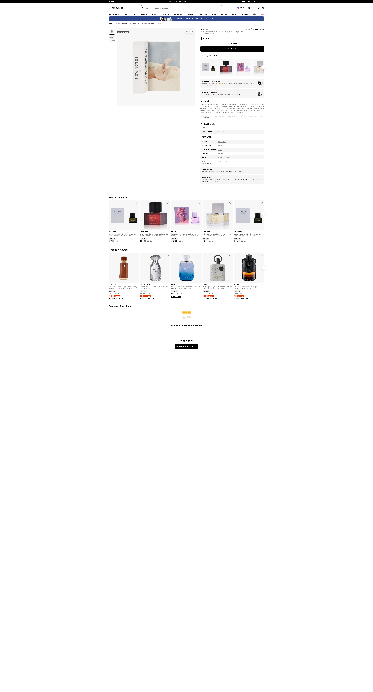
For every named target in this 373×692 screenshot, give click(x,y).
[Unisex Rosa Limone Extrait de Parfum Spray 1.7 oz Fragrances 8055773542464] (261, 203)
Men (125, 14)
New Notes (124, 23)
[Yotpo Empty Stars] (249, 29)
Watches (144, 14)
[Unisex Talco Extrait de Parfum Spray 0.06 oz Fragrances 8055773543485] (192, 31)
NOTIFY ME (232, 49)
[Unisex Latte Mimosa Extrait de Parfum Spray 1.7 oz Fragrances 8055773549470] (230, 203)
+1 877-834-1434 (237, 179)
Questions (125, 306)
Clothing (224, 14)
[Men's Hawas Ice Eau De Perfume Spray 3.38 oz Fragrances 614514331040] (199, 255)
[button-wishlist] (259, 8)
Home (110, 23)
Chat (250, 179)
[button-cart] (262, 8)
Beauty (214, 14)
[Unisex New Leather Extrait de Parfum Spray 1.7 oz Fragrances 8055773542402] (136, 203)
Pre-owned (244, 14)
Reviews (113, 306)
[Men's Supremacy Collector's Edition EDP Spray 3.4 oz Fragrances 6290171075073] (230, 255)
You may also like (208, 55)
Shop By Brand (114, 14)
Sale (262, 14)
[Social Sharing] (187, 31)
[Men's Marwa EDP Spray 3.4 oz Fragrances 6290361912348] (168, 255)
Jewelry (154, 14)
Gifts (254, 14)
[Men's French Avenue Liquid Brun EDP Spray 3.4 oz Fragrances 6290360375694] (136, 255)
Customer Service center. (210, 181)
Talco (130, 23)
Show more (204, 118)
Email (245, 179)
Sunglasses (178, 14)
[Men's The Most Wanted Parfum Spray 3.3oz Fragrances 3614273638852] (261, 255)
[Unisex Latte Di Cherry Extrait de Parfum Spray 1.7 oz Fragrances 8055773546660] (168, 203)
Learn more (212, 85)
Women (133, 14)
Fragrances (203, 14)
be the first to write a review (186, 346)
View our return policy (236, 171)
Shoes (234, 14)
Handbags (165, 14)
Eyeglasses (190, 14)
